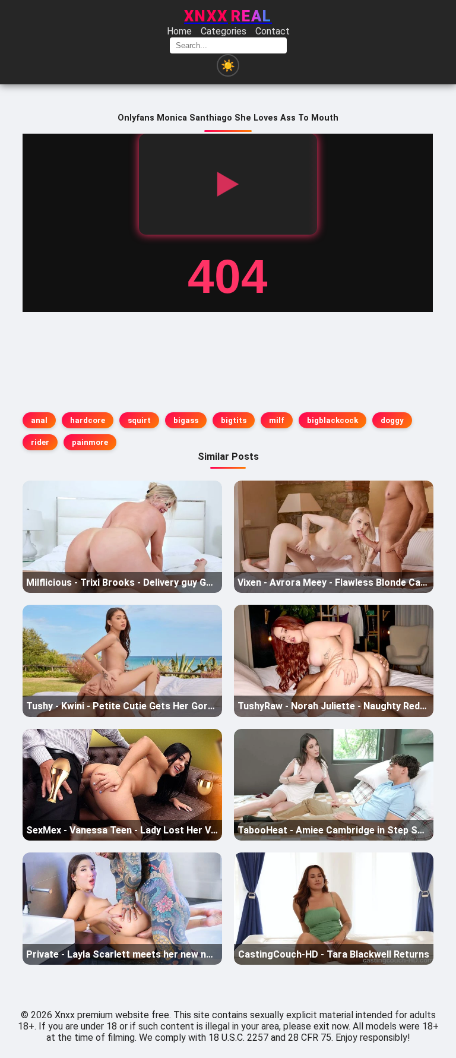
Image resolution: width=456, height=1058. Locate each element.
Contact (272, 31)
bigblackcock (332, 420)
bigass (185, 420)
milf (276, 420)
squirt (139, 420)
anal (39, 420)
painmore (90, 442)
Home (179, 31)
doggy (392, 420)
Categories (223, 31)
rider (40, 442)
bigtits (233, 420)
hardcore (87, 420)
